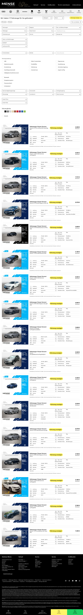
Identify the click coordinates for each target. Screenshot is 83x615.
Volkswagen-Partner (13, 579)
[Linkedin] (72, 580)
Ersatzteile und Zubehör (57, 563)
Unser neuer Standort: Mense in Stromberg (8, 570)
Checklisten (70, 563)
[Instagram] (65, 580)
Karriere (3, 562)
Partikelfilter (34, 64)
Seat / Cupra (37, 566)
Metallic (6, 116)
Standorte (4, 561)
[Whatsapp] (79, 580)
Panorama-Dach (8, 83)
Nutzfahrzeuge (38, 562)
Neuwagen (21, 559)
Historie (3, 563)
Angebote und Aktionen (24, 563)
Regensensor (61, 61)
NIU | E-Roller (22, 568)
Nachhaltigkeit (5, 565)
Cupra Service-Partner (7, 581)
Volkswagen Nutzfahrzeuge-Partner (26, 579)
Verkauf (35, 5)
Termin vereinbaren (64, 5)
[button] (51, 18)
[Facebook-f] (69, 580)
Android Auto (34, 70)
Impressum (22, 581)
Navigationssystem (8, 80)
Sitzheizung (34, 67)
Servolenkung (7, 67)
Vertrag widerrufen (43, 581)
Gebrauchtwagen (22, 561)
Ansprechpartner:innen (7, 559)
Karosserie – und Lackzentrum (55, 562)
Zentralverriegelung (63, 67)
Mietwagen (54, 566)
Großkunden (51, 5)
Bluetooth (6, 77)
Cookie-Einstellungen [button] (8, 573)
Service (43, 5)
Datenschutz (16, 581)
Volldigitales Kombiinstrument (11, 72)
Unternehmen (76, 5)
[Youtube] (76, 580)
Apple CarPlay (61, 70)
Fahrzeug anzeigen (56, 128)
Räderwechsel (55, 565)
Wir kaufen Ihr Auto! (23, 566)
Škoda (36, 565)
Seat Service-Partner (46, 579)
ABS (5, 61)
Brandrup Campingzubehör (24, 569)
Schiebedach (7, 86)
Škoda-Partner (38, 579)
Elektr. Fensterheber (36, 61)
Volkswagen (37, 561)
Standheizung (61, 64)
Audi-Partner (4, 579)
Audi (36, 559)
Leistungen (70, 559)
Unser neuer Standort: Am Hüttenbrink (7, 567)
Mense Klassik (22, 565)
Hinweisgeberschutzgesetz (31, 581)
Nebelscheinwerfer (8, 64)
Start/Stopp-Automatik (9, 70)
